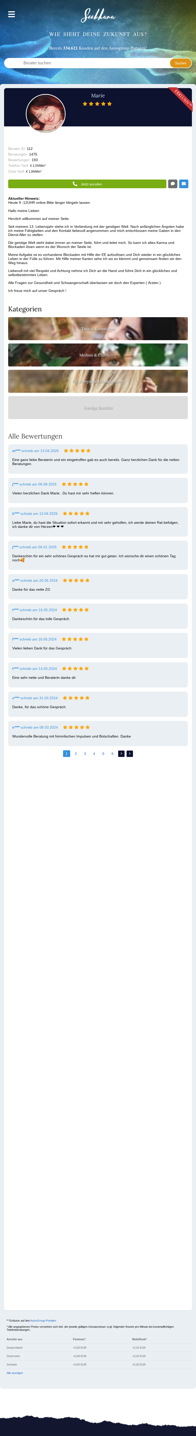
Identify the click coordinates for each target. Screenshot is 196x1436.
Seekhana (98, 15)
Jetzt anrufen (91, 184)
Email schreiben (183, 184)
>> (130, 754)
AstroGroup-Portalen (43, 1320)
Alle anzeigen (15, 1372)
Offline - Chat (172, 184)
